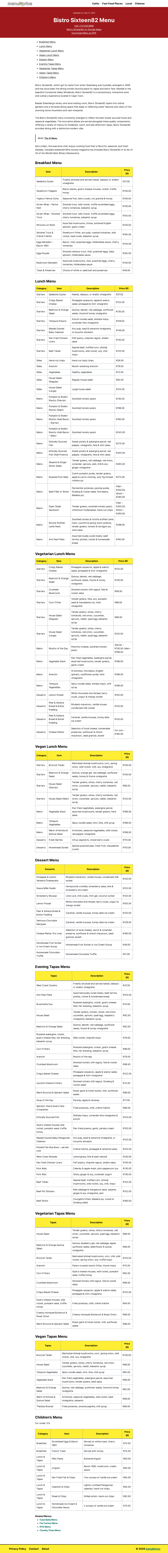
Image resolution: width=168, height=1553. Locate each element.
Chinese (140, 3)
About (45, 1548)
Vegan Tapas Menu (49, 73)
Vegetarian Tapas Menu (51, 68)
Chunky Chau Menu (50, 1530)
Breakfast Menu (47, 42)
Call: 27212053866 (84, 26)
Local (129, 3)
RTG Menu (45, 1526)
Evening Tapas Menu (50, 64)
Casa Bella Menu (48, 1519)
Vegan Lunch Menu (49, 55)
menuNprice (153, 1548)
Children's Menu (47, 77)
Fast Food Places (112, 3)
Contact (34, 1548)
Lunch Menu (45, 46)
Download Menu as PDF (84, 33)
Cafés (95, 3)
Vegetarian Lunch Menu (51, 50)
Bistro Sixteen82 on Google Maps (84, 29)
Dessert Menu (46, 59)
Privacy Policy (17, 1548)
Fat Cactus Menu (49, 1523)
